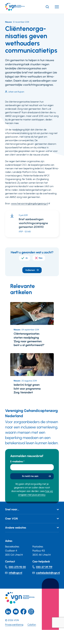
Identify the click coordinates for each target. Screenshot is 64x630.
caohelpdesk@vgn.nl (48, 572)
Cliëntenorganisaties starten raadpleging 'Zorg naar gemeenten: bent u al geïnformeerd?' (29, 339)
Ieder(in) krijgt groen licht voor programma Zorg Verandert (27, 388)
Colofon (31, 624)
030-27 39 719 (44, 567)
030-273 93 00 (17, 567)
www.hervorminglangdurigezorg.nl (29, 203)
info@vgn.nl (15, 572)
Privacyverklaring (14, 624)
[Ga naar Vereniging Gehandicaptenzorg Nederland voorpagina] (20, 7)
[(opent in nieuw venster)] (23, 612)
